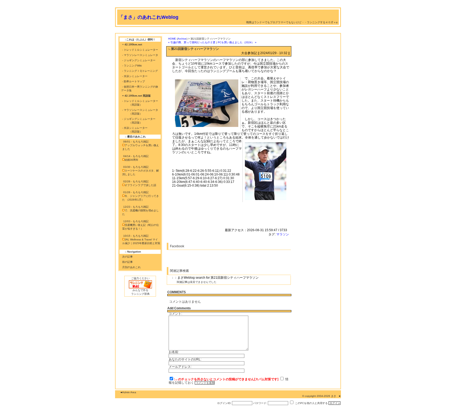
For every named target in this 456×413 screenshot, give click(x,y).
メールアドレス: (180, 367)
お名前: (174, 352)
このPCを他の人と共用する (311, 403)
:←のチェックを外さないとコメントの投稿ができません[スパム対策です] (226, 379)
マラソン (282, 234)
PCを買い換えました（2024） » (237, 42)
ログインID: (224, 403)
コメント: (175, 314)
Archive (182, 38)
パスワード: (260, 403)
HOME (172, 38)
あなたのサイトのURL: (185, 359)
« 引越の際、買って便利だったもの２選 (191, 42)
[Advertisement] (211, 31)
